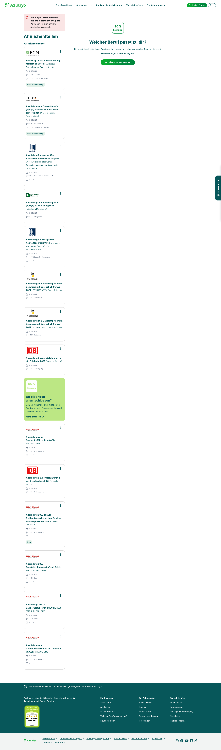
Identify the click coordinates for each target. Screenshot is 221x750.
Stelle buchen (145, 702)
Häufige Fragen (107, 720)
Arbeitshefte (176, 702)
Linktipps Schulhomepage (182, 711)
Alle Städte (105, 702)
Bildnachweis (120, 738)
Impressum (157, 738)
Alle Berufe (105, 707)
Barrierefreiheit (139, 738)
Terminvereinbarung (148, 716)
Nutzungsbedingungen (97, 738)
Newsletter (175, 716)
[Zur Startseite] (15, 5)
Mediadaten (145, 711)
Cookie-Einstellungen (71, 738)
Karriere (59, 742)
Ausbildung (29, 701)
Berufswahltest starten (117, 62)
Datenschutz (48, 738)
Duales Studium (47, 701)
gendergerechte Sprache (80, 686)
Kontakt (143, 707)
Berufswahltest (64, 5)
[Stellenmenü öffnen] (61, 51)
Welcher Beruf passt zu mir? (113, 716)
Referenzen (144, 720)
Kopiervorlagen (177, 707)
